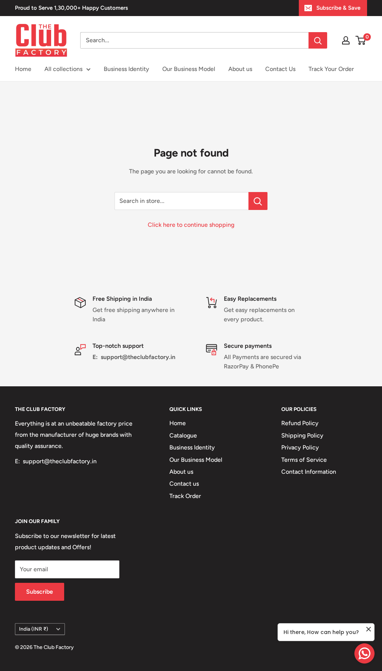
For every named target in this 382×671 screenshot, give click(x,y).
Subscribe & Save (338, 7)
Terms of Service (304, 459)
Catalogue (183, 435)
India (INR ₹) (33, 629)
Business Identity (126, 68)
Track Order (185, 496)
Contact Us (280, 68)
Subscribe (39, 591)
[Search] (318, 40)
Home (23, 68)
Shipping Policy (302, 435)
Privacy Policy (300, 447)
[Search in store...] (257, 201)
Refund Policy (300, 423)
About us (240, 68)
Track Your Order (331, 68)
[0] (361, 40)
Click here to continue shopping (191, 224)
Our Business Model (188, 68)
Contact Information (308, 471)
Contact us (184, 483)
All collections (63, 68)
